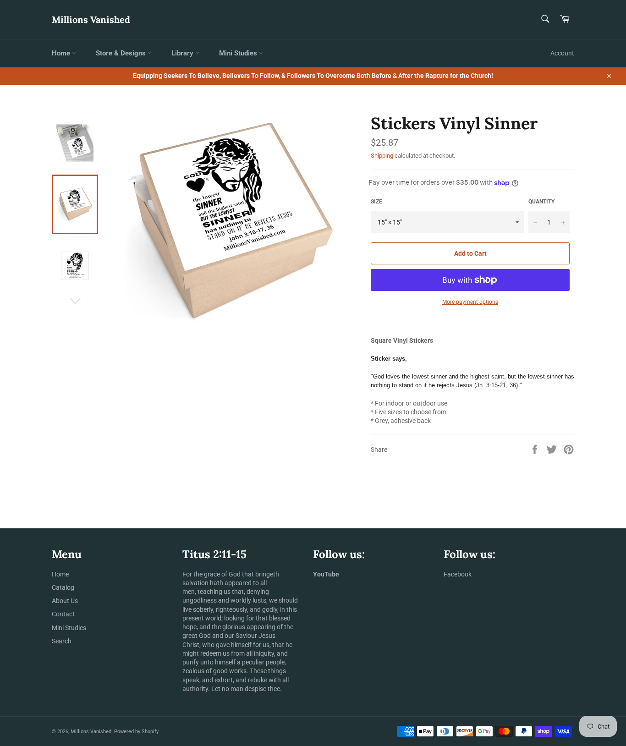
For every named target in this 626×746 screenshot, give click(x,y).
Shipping (382, 155)
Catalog (63, 587)
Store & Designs (122, 53)
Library (183, 53)
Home (62, 53)
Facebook (458, 574)
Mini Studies (239, 53)
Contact (63, 614)
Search (61, 641)
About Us (65, 600)
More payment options (470, 302)
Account (562, 53)
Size (376, 201)
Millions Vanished (91, 19)
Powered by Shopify (136, 732)
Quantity (541, 201)
